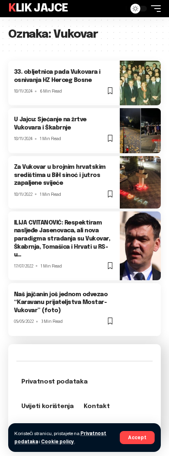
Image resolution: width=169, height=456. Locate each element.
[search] (118, 9)
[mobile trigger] (154, 8)
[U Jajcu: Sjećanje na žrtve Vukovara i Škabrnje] (140, 130)
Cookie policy (57, 442)
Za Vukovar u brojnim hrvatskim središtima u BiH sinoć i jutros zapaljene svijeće (60, 175)
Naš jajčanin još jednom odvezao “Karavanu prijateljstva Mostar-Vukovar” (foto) (61, 302)
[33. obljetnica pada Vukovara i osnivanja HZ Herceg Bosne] (140, 83)
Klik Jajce (38, 8)
